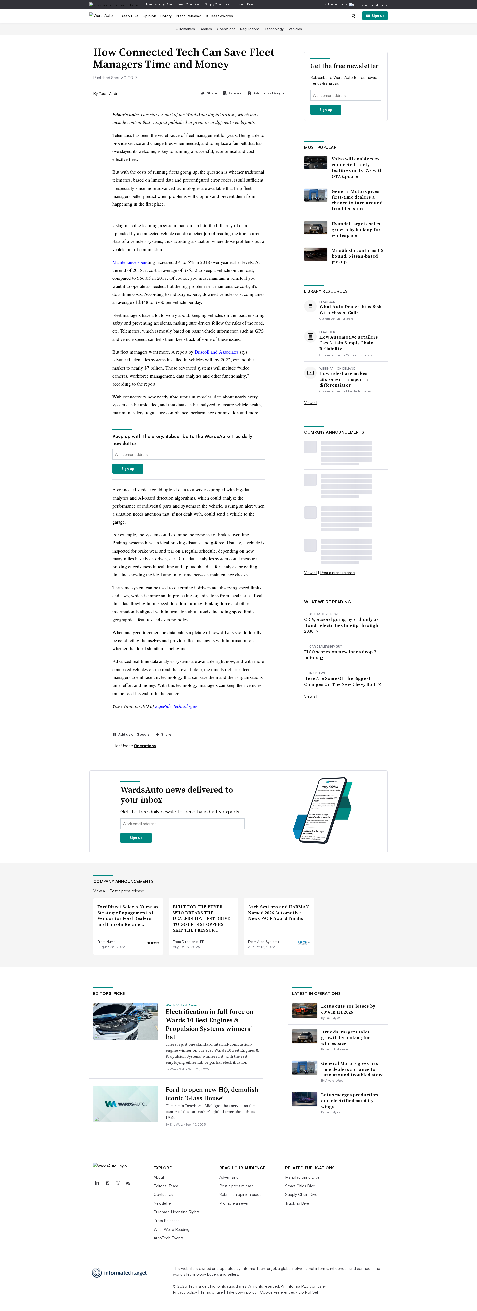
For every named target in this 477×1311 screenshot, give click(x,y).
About (159, 1177)
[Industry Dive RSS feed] (128, 1183)
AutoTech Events (169, 1237)
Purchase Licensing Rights (176, 1211)
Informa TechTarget (259, 1268)
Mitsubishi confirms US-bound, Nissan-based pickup (358, 256)
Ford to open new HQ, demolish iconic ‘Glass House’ (212, 1094)
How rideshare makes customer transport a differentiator (343, 379)
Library (166, 16)
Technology (274, 29)
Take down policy (241, 1292)
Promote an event (235, 1203)
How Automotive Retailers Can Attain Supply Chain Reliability (348, 343)
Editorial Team (166, 1185)
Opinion (149, 16)
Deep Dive (130, 16)
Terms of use (211, 1292)
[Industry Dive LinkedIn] (97, 1183)
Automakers (185, 29)
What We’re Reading (171, 1229)
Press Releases (189, 16)
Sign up (378, 15)
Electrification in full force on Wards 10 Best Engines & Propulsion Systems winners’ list (210, 1024)
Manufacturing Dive (159, 4)
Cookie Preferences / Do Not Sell (289, 1292)
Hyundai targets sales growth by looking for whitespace (356, 229)
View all (310, 402)
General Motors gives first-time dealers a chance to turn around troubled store (357, 200)
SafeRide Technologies (176, 706)
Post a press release (337, 572)
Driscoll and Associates (216, 352)
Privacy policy (185, 1292)
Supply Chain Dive (217, 4)
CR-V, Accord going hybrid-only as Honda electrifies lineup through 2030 (341, 625)
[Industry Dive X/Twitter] (118, 1183)
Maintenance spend (130, 262)
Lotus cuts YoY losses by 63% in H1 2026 (348, 1009)
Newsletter (163, 1203)
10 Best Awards (219, 16)
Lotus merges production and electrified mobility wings (349, 1101)
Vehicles (295, 29)
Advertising (228, 1177)
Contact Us (163, 1194)
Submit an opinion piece (240, 1194)
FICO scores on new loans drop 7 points (340, 655)
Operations (226, 29)
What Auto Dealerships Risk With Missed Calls (350, 309)
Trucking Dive (244, 4)
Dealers (206, 29)
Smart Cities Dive (188, 4)
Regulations (250, 29)
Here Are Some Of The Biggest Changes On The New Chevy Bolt (340, 681)
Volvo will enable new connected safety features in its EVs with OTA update (357, 167)
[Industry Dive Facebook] (107, 1183)
